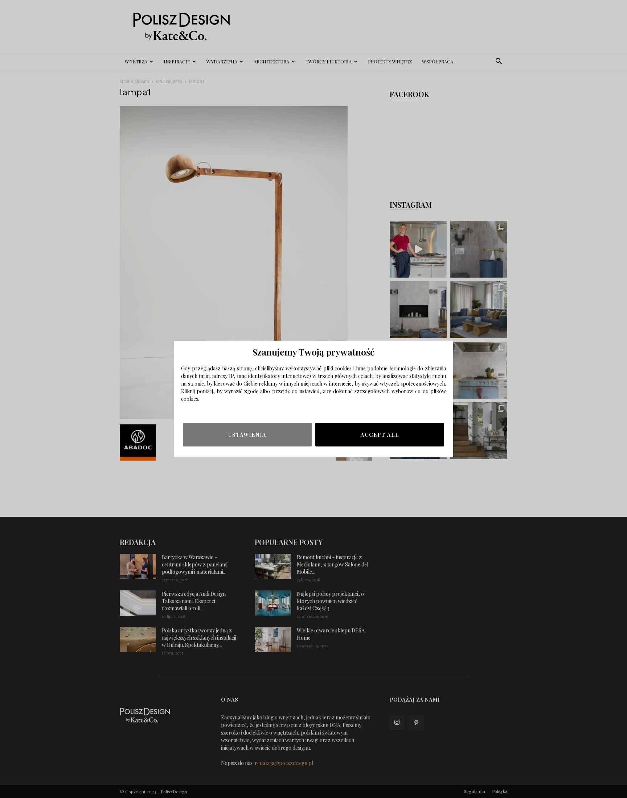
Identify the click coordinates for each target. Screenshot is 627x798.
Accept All (380, 434)
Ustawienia (247, 434)
